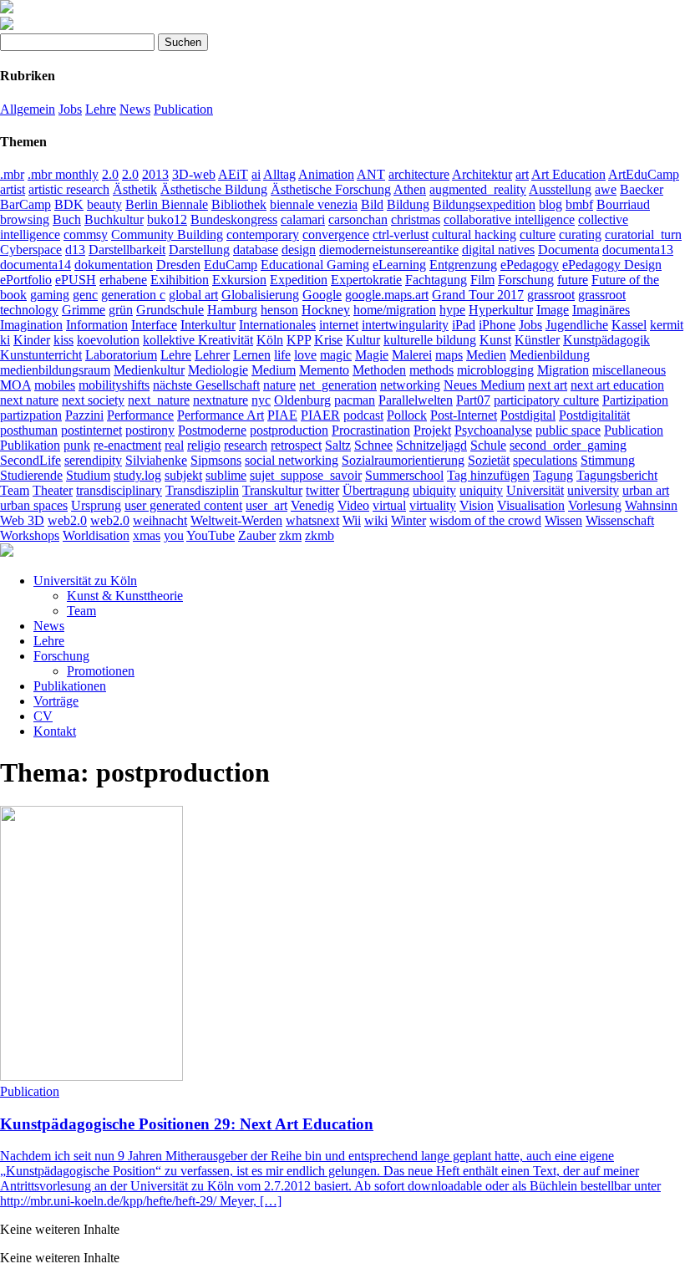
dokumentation (113, 264)
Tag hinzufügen (488, 475)
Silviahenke (156, 460)
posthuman (29, 430)
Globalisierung (260, 295)
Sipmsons (215, 460)
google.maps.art (387, 295)
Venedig (312, 505)
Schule (488, 445)
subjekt (183, 475)
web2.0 (67, 520)
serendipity (93, 460)
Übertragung (375, 490)
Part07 (473, 400)
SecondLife (30, 460)
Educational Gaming (315, 264)
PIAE (282, 415)
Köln (269, 340)
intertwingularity (405, 325)
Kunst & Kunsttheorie (125, 596)
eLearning (399, 264)
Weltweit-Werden (236, 520)
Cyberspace (31, 249)
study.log (137, 475)
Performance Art (220, 415)
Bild (372, 204)
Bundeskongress (233, 219)
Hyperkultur (501, 310)
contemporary (262, 234)
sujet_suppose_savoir (306, 475)
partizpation (31, 415)
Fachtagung (436, 280)
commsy (85, 234)
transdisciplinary (119, 490)
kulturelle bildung (429, 340)
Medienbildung (550, 355)
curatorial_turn (643, 234)
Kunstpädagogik (606, 340)
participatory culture (546, 400)
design (299, 249)
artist (12, 189)
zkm (290, 535)
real (174, 445)
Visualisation (531, 505)
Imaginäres (601, 310)
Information (97, 325)
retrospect (296, 445)
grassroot (551, 295)
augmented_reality (477, 189)
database (255, 249)
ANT (371, 174)
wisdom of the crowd (485, 520)
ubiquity (434, 490)
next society (93, 400)
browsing (24, 219)
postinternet (91, 430)
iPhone (497, 325)
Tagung (553, 475)
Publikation (30, 445)
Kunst (495, 340)
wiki (376, 520)
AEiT (233, 174)
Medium (273, 370)
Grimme (83, 310)
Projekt (432, 430)
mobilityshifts (114, 385)
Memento (324, 370)
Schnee (373, 445)
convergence (335, 234)
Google (322, 295)
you (174, 535)
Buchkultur (114, 219)
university (593, 490)
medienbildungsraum (55, 370)
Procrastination (371, 430)
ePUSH (75, 280)
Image (552, 310)
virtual (389, 505)
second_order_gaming (568, 445)
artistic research (68, 189)
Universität (535, 490)
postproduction (289, 430)
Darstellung (199, 249)
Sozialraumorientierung (403, 460)
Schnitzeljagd (431, 445)
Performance (140, 415)
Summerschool (404, 475)
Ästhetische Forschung (331, 189)
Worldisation (96, 535)
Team (14, 490)
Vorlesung (595, 505)
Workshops (29, 535)
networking (410, 385)
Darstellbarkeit (127, 249)
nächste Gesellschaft (206, 385)
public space (568, 430)
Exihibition (179, 280)
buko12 (167, 219)
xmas (146, 535)
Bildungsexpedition (484, 204)
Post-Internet (463, 415)
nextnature (220, 400)
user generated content (183, 505)
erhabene (123, 280)
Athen (409, 189)
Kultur (363, 340)
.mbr (12, 174)
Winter (408, 520)
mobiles (54, 385)
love (305, 355)
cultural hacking (474, 234)
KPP (299, 340)
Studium (88, 475)
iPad (463, 325)
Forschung (526, 280)
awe (605, 189)
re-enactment (127, 445)
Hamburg (232, 310)
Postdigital (528, 415)
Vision (476, 505)
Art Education (568, 174)
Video (353, 505)
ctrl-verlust (401, 234)
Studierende (31, 475)
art (522, 174)
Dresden (178, 264)
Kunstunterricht (41, 355)
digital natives (498, 249)
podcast (363, 415)
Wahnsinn (651, 505)
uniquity (481, 490)
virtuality (432, 505)
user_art (266, 505)
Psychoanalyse (493, 430)
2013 (155, 174)
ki (5, 340)
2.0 (110, 174)
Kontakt (54, 731)
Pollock (407, 415)
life (282, 355)
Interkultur (208, 325)
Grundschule (170, 310)
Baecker (641, 189)
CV (43, 716)
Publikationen (69, 686)
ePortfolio (26, 280)
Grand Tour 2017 (478, 295)
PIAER (320, 415)
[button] (6, 552)
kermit (666, 325)
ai (256, 174)
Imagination (31, 325)
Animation (326, 174)
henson (279, 310)
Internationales (277, 325)
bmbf (579, 204)
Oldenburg (302, 400)
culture (538, 234)
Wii (351, 520)
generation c (133, 295)
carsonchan (358, 219)
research (245, 445)
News (134, 109)
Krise (328, 340)
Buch (67, 219)
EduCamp (230, 264)
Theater (53, 490)
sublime (226, 475)
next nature (29, 400)
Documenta (568, 249)
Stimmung (608, 460)
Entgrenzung (463, 264)
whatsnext (312, 520)
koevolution (108, 340)
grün (121, 310)
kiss (63, 340)
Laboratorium (121, 355)
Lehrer (212, 355)
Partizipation (635, 400)
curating (580, 234)
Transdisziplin (202, 490)
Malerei (412, 355)
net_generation (338, 385)
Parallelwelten (415, 400)
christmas (415, 219)
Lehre (100, 109)
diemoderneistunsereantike (389, 249)
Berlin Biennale (166, 204)
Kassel (629, 325)
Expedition (298, 280)
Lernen (252, 355)
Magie (371, 355)
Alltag (279, 174)
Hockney (326, 310)
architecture (418, 174)
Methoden (379, 370)
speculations (545, 460)
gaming (49, 295)
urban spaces (34, 505)
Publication (183, 109)
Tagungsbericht (616, 475)
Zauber (257, 535)
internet (338, 325)
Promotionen (100, 671)
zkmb (319, 535)
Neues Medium (484, 385)
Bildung (408, 204)
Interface (154, 325)
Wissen (563, 520)
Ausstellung (560, 189)
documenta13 (637, 249)
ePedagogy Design (612, 264)
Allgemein (27, 109)
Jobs (70, 109)
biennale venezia (314, 204)
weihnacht (160, 520)
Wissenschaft (620, 520)
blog (550, 204)
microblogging (495, 370)
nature (279, 385)
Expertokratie (366, 280)
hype (452, 310)
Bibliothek (238, 204)
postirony (150, 430)
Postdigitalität (594, 415)
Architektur (482, 174)
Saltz (338, 445)
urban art (645, 490)
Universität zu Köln (85, 580)
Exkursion (239, 280)
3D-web (194, 174)
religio (204, 445)
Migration (563, 370)
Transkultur (272, 490)
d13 (75, 249)
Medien (486, 355)
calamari (303, 219)
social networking (291, 460)
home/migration (394, 310)
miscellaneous (629, 370)
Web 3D (22, 520)
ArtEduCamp (643, 174)
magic (336, 355)
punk (76, 445)
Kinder (31, 340)
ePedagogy (529, 264)
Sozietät (489, 460)
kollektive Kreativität (198, 340)
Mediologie (218, 370)
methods (431, 370)
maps (449, 355)
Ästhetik (135, 189)
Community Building (167, 234)
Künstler (537, 340)
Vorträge (56, 701)
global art (193, 295)
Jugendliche (576, 325)
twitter (322, 490)
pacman (354, 400)
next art (547, 385)
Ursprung (96, 505)
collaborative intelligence (509, 219)
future (572, 280)
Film (482, 280)
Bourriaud (623, 204)
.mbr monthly (63, 174)
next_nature (159, 400)
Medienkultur (149, 370)
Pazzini (84, 415)
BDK (69, 204)
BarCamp (25, 204)
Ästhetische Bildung (213, 189)
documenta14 (35, 264)
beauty (104, 204)
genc (85, 295)
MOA (15, 385)
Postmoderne (212, 430)
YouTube (210, 535)
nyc (261, 400)
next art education (617, 385)
